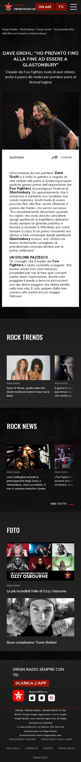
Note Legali (13, 748)
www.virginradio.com (49, 735)
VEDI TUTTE (58, 503)
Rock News (27, 29)
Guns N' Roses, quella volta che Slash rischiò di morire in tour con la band (28, 391)
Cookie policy (40, 757)
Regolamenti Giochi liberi (56, 739)
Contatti (48, 748)
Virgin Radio (10, 29)
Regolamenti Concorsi (22, 739)
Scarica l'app (30, 683)
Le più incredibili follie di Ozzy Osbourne (36, 591)
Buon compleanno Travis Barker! (31, 642)
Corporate (31, 748)
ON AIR (44, 7)
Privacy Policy (66, 748)
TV (61, 7)
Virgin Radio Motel (28, 9)
